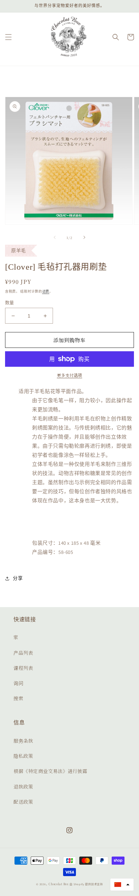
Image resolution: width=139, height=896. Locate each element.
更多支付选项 (69, 375)
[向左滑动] (54, 237)
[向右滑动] (84, 237)
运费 (45, 291)
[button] (8, 37)
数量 (9, 302)
